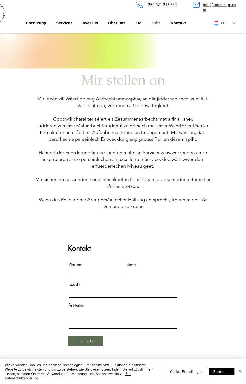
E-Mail (73, 285)
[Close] (240, 371)
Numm (131, 264)
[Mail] (196, 5)
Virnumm (75, 264)
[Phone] (139, 5)
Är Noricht (76, 305)
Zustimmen (221, 371)
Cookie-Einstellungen (186, 371)
